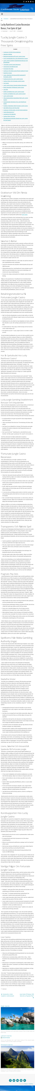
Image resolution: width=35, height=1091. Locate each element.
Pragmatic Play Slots (8, 68)
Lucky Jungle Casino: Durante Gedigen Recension (15, 85)
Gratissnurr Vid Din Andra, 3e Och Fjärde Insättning (15, 110)
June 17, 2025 (13, 31)
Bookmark (4, 989)
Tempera (26, 1083)
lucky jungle (24, 214)
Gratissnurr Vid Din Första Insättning (12, 52)
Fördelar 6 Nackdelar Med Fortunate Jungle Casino (15, 106)
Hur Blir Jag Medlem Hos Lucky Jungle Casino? (14, 93)
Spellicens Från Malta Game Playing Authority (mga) (15, 71)
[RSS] (33, 1)
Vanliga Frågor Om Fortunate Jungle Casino (13, 81)
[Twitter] (26, 1)
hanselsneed (4, 31)
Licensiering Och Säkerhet (9, 114)
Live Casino (6, 83)
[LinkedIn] (28, 1)
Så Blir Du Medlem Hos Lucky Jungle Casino (13, 91)
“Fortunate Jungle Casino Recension (12, 64)
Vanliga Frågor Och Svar (9, 116)
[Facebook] (24, 1)
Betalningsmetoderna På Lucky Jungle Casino (14, 56)
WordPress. (31, 1083)
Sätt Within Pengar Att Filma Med (11, 108)
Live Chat (5, 89)
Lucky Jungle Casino (8, 96)
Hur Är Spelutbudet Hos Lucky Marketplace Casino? (15, 58)
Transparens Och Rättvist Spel (10, 66)
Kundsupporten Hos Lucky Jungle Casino (13, 79)
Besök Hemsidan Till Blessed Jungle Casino (13, 87)
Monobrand (6, 18)
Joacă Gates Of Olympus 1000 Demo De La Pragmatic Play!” (27, 995)
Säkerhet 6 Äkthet (7, 54)
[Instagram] (31, 1)
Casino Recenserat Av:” (8, 112)
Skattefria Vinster (7, 73)
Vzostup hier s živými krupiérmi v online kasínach (7, 995)
